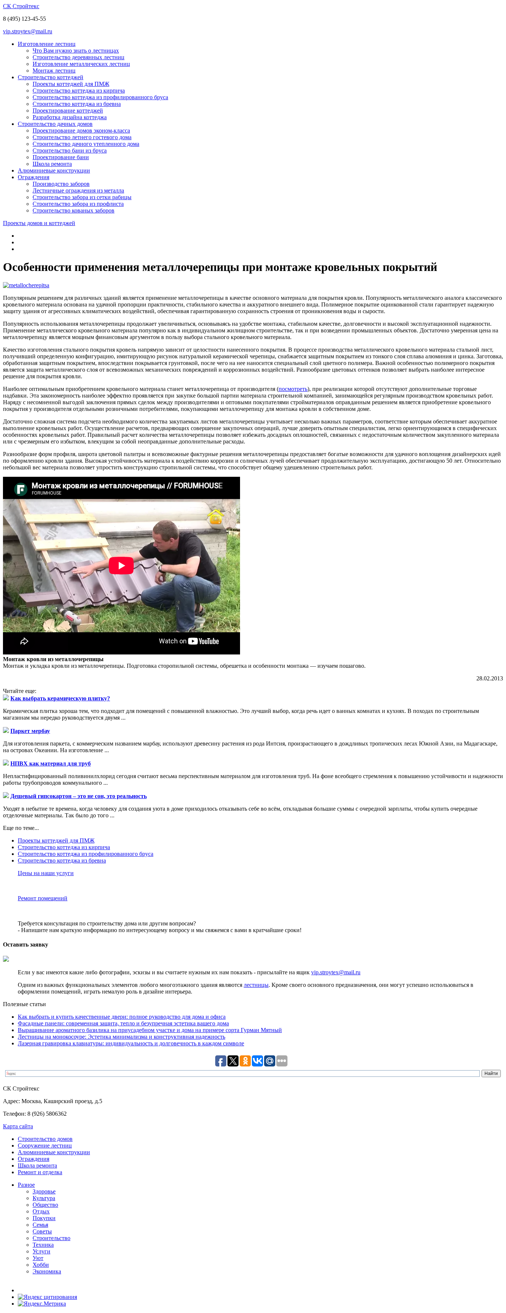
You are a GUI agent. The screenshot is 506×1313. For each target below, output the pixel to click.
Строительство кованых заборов (73, 210)
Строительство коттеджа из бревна (77, 104)
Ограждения (33, 177)
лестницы (256, 985)
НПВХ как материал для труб (50, 763)
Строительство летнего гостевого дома (82, 137)
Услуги (41, 1251)
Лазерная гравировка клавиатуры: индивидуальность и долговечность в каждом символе (131, 1043)
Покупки (44, 1218)
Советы (42, 1231)
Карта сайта (18, 1126)
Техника (43, 1245)
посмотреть (293, 389)
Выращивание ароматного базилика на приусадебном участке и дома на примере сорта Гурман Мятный (150, 1030)
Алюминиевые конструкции (54, 170)
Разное (26, 1185)
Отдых (41, 1211)
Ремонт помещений (42, 898)
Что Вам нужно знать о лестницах (76, 50)
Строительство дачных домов (55, 124)
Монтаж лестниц (54, 70)
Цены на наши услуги (46, 873)
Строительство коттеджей (50, 77)
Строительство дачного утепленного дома (86, 144)
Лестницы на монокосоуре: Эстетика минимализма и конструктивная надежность (121, 1037)
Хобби (41, 1265)
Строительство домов (45, 1139)
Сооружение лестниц (45, 1145)
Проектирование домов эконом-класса (81, 130)
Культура (44, 1198)
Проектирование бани (61, 157)
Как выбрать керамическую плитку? (60, 698)
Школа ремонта (52, 164)
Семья (40, 1225)
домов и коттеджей (39, 223)
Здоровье (44, 1191)
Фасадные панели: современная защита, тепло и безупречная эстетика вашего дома (123, 1023)
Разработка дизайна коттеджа (70, 117)
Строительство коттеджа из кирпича (79, 90)
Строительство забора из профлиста (78, 204)
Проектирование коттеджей (68, 110)
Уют (38, 1258)
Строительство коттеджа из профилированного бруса (100, 97)
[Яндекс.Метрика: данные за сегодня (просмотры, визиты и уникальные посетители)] (42, 1303)
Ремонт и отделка (40, 1172)
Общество (45, 1205)
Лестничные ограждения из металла (78, 190)
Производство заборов (61, 184)
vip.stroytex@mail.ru (27, 31)
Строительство (51, 1238)
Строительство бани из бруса (70, 150)
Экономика (47, 1271)
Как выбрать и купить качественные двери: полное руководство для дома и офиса (122, 1017)
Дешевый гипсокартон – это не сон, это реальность (78, 796)
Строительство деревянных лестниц (78, 57)
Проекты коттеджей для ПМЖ (71, 84)
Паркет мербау (30, 731)
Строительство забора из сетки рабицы (82, 197)
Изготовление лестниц (47, 44)
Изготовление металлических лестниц (81, 64)
